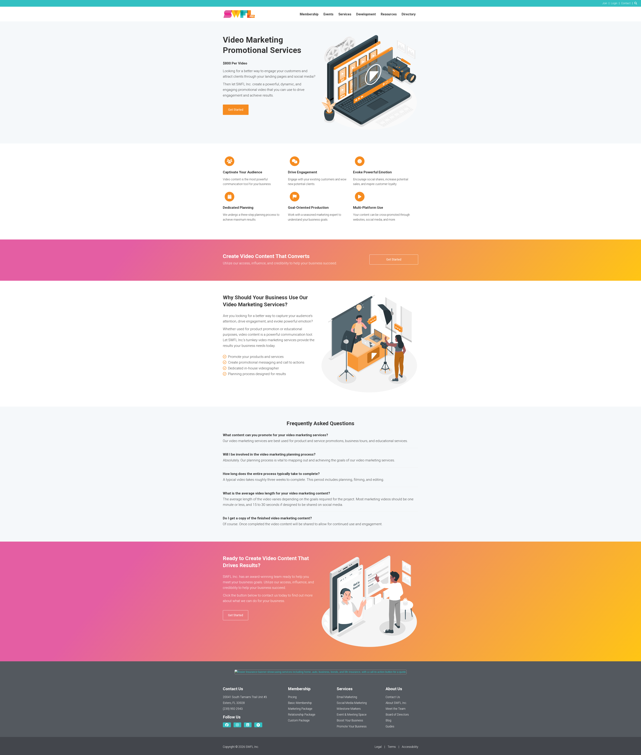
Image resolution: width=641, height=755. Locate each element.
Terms (392, 746)
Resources (389, 14)
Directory (409, 14)
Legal (378, 746)
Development (366, 14)
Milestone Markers (349, 708)
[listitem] (606, 3)
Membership (309, 14)
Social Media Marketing (352, 703)
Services (344, 14)
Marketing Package (300, 708)
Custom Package (299, 720)
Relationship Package (301, 714)
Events (328, 14)
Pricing (292, 697)
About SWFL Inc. (396, 703)
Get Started (235, 109)
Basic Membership (300, 703)
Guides (390, 726)
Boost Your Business (350, 720)
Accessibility (410, 746)
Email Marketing (347, 697)
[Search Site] (636, 3)
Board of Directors (397, 714)
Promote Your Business (352, 726)
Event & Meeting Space (352, 714)
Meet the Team (395, 708)
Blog (388, 720)
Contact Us (393, 697)
